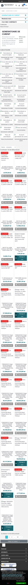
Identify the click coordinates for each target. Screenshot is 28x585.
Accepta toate (21, 583)
